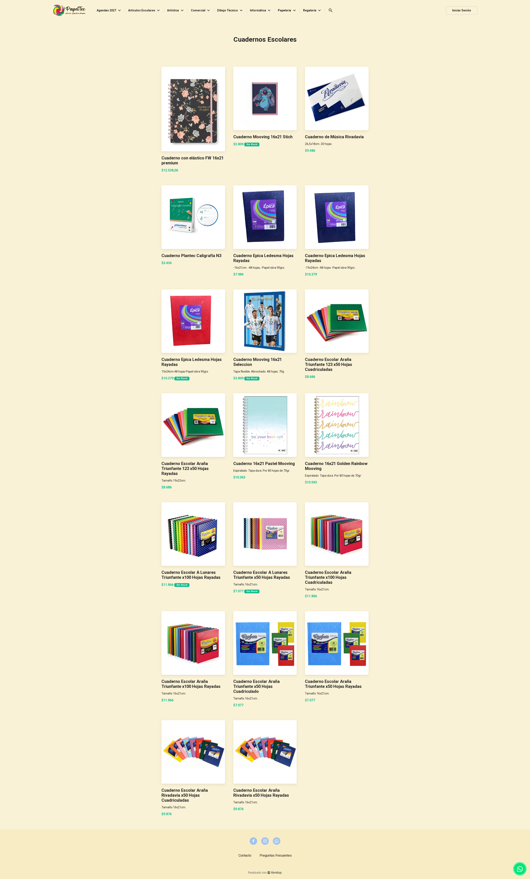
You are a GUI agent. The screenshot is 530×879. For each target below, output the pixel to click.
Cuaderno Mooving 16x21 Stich (263, 136)
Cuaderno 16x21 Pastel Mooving (264, 463)
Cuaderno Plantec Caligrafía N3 (191, 255)
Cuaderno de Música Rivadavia (334, 136)
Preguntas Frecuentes (276, 855)
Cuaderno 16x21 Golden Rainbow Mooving (336, 466)
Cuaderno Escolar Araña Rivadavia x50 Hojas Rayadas (261, 793)
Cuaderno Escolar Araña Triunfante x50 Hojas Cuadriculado (256, 686)
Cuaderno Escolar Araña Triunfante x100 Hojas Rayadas (190, 684)
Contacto (244, 855)
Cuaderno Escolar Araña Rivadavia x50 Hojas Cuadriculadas (184, 795)
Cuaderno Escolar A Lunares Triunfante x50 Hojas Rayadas (261, 575)
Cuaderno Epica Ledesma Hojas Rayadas (263, 258)
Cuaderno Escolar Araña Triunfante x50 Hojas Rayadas (333, 684)
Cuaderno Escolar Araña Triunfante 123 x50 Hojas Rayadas (185, 468)
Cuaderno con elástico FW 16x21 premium (192, 160)
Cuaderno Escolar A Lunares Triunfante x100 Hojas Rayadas (190, 575)
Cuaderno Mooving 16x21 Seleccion (257, 362)
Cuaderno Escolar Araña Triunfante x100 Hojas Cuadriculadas (328, 577)
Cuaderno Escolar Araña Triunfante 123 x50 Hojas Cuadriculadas (328, 364)
